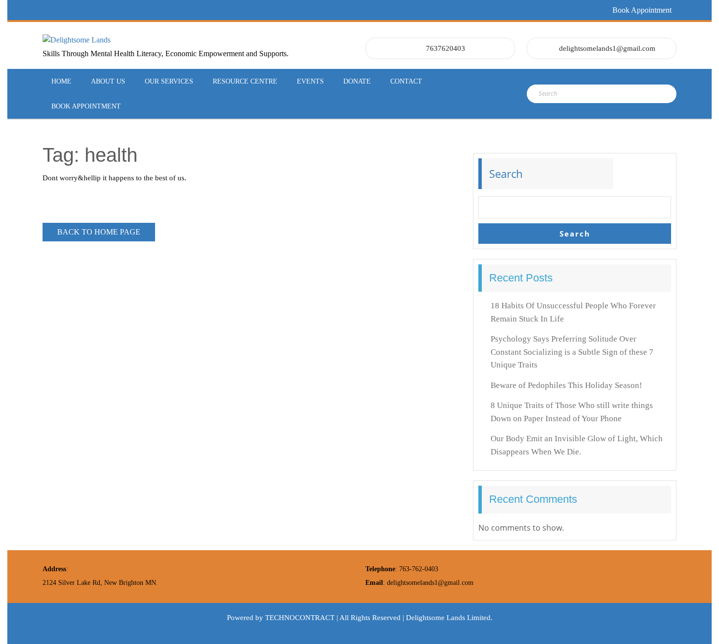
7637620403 (445, 48)
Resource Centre (245, 81)
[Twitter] (65, 10)
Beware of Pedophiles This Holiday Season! (566, 385)
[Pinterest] (100, 10)
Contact (406, 81)
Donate (357, 81)
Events (310, 81)
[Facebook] (48, 10)
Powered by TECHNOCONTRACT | (283, 618)
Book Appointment (642, 10)
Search (506, 173)
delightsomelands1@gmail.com (607, 48)
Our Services (169, 81)
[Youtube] (136, 10)
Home (61, 81)
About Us (108, 81)
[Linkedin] (83, 10)
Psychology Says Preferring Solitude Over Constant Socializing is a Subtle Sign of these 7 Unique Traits (572, 351)
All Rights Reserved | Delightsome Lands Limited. (416, 618)
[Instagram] (118, 10)
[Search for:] (581, 94)
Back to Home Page (106, 229)
